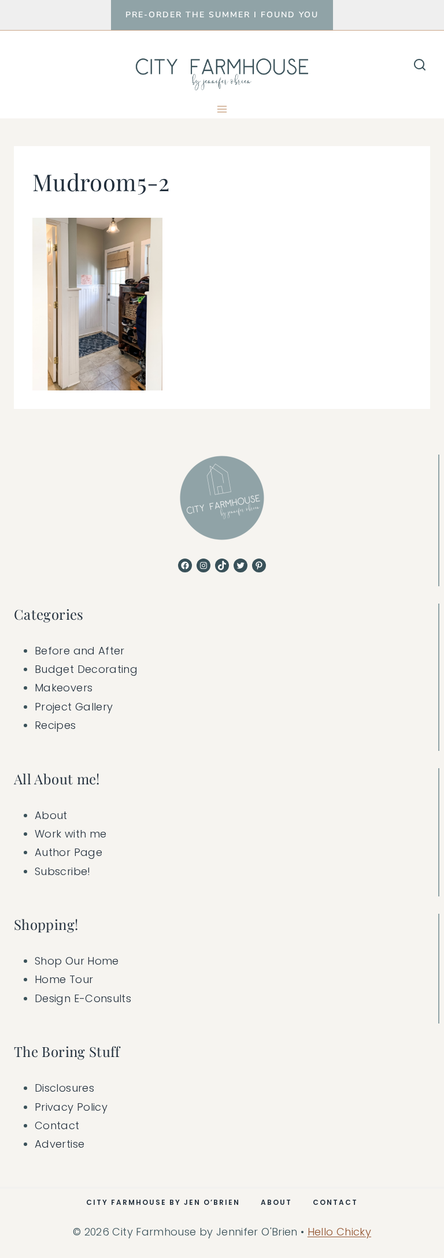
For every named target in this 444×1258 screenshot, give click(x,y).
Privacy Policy (71, 1107)
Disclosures (64, 1088)
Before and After (80, 650)
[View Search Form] (419, 65)
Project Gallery (74, 706)
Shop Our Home (77, 961)
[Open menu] (222, 109)
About (51, 815)
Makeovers (63, 687)
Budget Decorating (86, 669)
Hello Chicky (339, 1231)
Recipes (55, 725)
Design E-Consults (83, 998)
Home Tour (64, 979)
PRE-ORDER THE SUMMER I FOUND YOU (222, 14)
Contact (57, 1125)
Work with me (70, 834)
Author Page (68, 852)
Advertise (59, 1144)
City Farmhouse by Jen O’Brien (163, 1202)
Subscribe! (63, 871)
